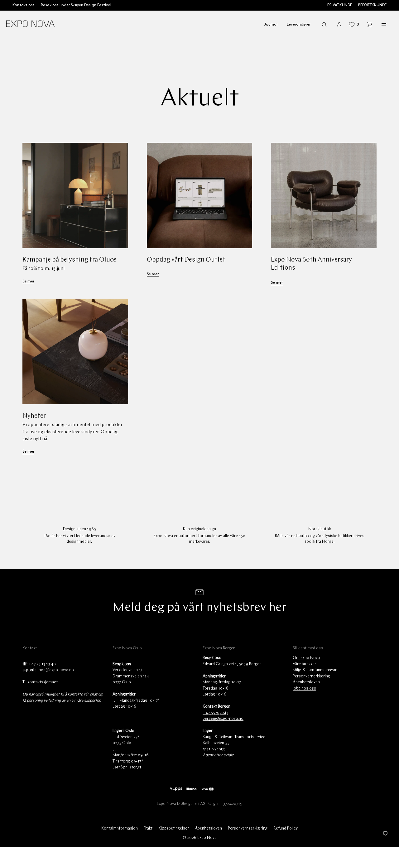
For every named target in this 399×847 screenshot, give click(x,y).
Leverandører (298, 24)
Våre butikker (304, 664)
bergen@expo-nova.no (223, 719)
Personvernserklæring (247, 828)
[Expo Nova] (30, 24)
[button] (324, 24)
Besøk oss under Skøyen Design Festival (76, 5)
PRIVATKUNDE (339, 5)
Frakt (148, 828)
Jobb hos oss (304, 688)
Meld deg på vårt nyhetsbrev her (199, 608)
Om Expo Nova (306, 658)
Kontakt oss (23, 5)
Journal (270, 24)
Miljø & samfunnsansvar (315, 670)
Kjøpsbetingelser (173, 828)
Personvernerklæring (311, 676)
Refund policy (285, 828)
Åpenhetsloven (306, 682)
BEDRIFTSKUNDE (372, 5)
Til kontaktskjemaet (40, 682)
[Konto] (339, 24)
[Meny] (380, 24)
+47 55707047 (215, 713)
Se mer (28, 281)
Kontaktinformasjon (119, 828)
